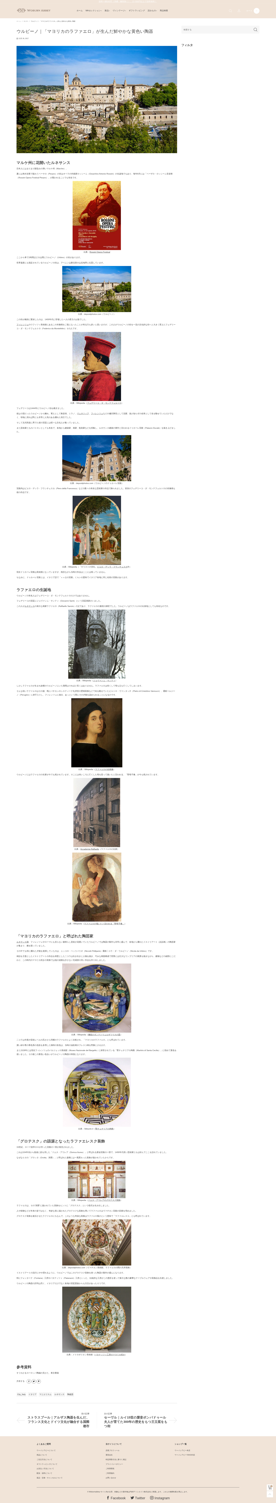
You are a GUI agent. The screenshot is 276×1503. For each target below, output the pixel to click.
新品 (107, 10)
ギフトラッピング (137, 10)
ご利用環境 (110, 1469)
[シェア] (29, 1381)
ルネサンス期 (23, 942)
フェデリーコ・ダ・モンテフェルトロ (104, 403)
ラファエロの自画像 (104, 769)
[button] (255, 30)
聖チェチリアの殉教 (104, 1129)
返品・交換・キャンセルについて (50, 1478)
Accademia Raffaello (89, 849)
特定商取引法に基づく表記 (116, 1460)
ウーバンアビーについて (46, 1450)
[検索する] (230, 10)
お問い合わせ (111, 1478)
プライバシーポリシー (114, 1464)
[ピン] (39, 1381)
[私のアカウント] (239, 11)
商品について (42, 1455)
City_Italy (21, 1394)
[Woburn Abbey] (34, 10)
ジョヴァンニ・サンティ (104, 680)
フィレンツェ (23, 324)
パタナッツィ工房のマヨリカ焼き (110, 1354)
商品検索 (164, 10)
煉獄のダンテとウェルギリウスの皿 (104, 1034)
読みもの (152, 10)
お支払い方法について (45, 1469)
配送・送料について (44, 1473)
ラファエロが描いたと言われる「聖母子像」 (104, 923)
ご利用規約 (110, 1473)
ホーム (80, 10)
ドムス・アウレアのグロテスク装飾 (104, 1200)
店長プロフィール (112, 1450)
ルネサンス (30, 606)
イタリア (32, 1394)
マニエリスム (45, 1394)
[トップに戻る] (270, 1494)
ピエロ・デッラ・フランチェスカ (112, 567)
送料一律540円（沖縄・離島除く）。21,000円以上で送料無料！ (128, 1)
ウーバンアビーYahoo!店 (185, 1455)
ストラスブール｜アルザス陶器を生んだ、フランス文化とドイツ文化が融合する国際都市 (58, 1422)
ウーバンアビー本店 (182, 1450)
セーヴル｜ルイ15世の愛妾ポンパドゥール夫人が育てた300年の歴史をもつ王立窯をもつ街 (135, 1422)
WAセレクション (93, 10)
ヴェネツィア (83, 413)
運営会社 (109, 1455)
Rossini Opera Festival (100, 252)
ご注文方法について (44, 1460)
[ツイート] (34, 1381)
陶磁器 (70, 1394)
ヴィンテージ (119, 10)
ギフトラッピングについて (47, 1464)
